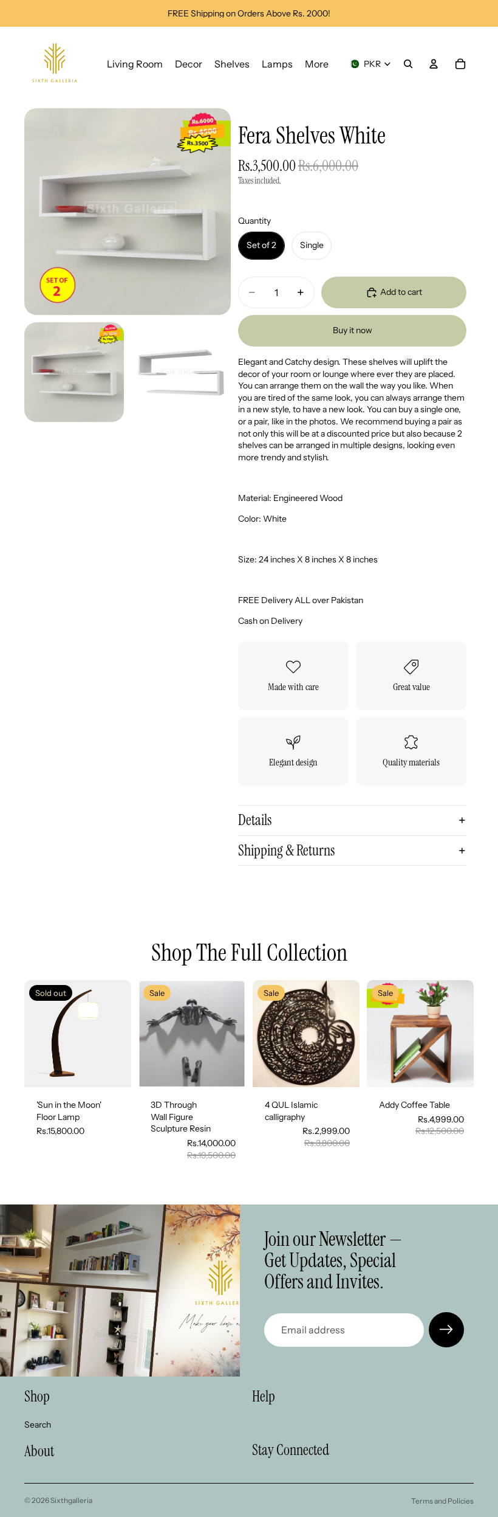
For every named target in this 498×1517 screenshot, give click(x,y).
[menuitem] (317, 64)
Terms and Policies (442, 1500)
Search (37, 1424)
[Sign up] (446, 1329)
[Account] (433, 63)
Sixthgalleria (71, 1500)
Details (254, 819)
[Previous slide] (151, 1033)
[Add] (341, 1068)
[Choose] (226, 1068)
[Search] (408, 63)
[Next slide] (232, 1033)
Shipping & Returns (286, 850)
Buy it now (352, 330)
